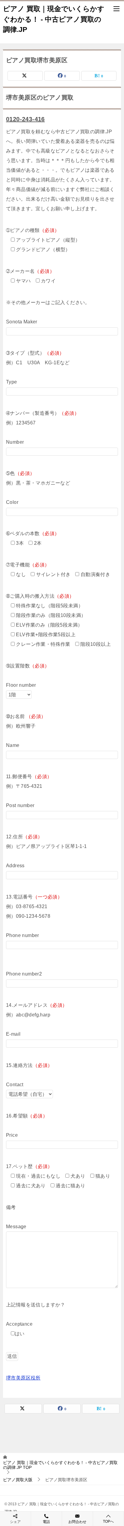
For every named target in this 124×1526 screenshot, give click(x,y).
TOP (60, 1465)
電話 (46, 1522)
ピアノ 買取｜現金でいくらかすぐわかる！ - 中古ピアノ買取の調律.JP (53, 19)
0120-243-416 (25, 119)
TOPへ (108, 1521)
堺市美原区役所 (23, 1377)
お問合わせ (77, 1522)
